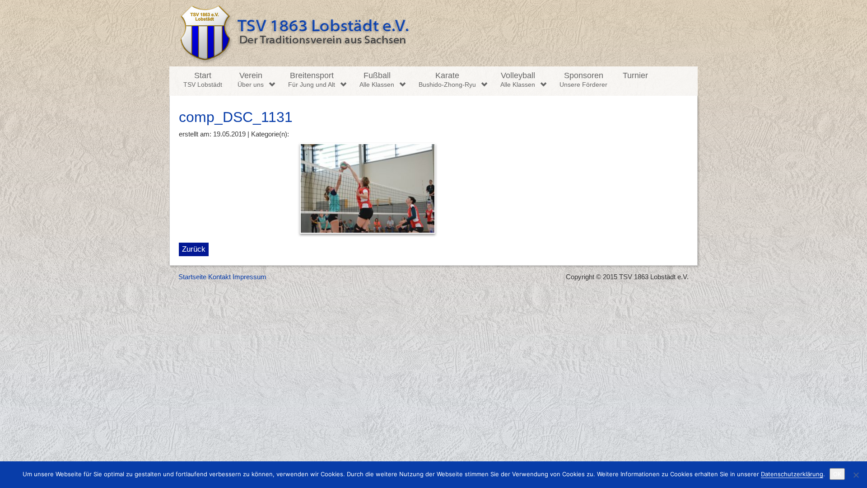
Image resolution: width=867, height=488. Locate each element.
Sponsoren (583, 79)
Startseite (192, 277)
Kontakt (219, 277)
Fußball (376, 79)
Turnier (635, 75)
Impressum (249, 277)
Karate (447, 79)
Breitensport (311, 79)
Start (202, 79)
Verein (251, 79)
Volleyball (517, 79)
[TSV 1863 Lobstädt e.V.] (433, 33)
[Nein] (855, 474)
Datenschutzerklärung (792, 474)
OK (837, 474)
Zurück (193, 249)
